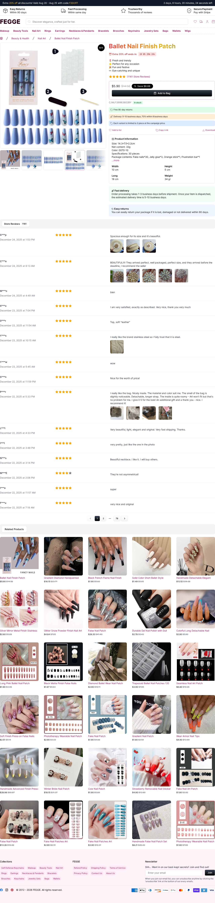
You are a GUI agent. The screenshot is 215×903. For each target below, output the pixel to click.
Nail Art (36, 30)
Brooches (118, 30)
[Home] (1, 38)
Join (210, 872)
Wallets (176, 30)
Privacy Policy (81, 873)
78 (117, 518)
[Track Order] (201, 21)
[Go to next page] (124, 518)
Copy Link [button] (163, 130)
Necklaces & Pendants (81, 30)
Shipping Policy (98, 868)
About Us (110, 873)
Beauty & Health (20, 38)
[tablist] (107, 224)
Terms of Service (117, 868)
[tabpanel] (107, 376)
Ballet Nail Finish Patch (67, 38)
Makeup (4, 30)
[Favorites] (195, 21)
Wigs (188, 30)
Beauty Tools (20, 30)
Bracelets (103, 30)
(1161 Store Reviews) (138, 76)
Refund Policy (80, 868)
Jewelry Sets (151, 30)
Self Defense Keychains (12, 868)
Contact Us (97, 873)
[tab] (15, 224)
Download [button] (210, 130)
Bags (165, 30)
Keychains (134, 30)
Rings (48, 30)
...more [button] (115, 160)
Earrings (60, 30)
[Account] (207, 21)
